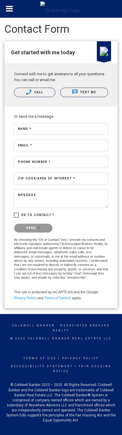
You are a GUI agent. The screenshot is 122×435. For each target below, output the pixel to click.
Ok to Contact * (38, 215)
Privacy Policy (25, 298)
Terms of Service (57, 298)
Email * (25, 145)
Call (38, 92)
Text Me (87, 92)
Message (27, 195)
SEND (32, 228)
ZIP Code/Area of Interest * (46, 178)
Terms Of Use (39, 358)
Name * (25, 129)
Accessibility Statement (42, 366)
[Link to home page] (61, 9)
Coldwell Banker (33, 325)
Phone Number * (34, 162)
